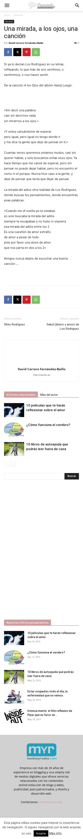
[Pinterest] (27, 52)
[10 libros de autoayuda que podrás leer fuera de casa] (14, 449)
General (18, 15)
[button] (6, 5)
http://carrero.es (41, 374)
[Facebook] (8, 52)
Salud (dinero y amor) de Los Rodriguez (63, 326)
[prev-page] (6, 464)
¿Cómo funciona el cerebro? (48, 425)
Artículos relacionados (20, 394)
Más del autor (49, 394)
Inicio (7, 15)
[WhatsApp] (36, 52)
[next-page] (13, 464)
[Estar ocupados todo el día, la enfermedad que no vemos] (14, 696)
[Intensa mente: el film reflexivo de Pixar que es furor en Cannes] (14, 716)
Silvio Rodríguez (14, 324)
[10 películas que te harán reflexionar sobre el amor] (14, 410)
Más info (55, 833)
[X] (17, 52)
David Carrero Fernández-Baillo (26, 42)
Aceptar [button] (41, 833)
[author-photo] (41, 363)
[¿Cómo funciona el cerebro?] (14, 430)
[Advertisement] (41, 98)
